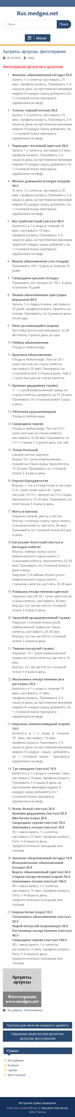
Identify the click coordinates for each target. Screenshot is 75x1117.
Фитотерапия (33, 1010)
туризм (12, 1070)
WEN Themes (37, 1112)
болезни (13, 1065)
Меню (41, 38)
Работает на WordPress (22, 1108)
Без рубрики (15, 1010)
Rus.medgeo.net (37, 13)
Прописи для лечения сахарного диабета (37, 1025)
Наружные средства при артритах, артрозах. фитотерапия (37, 1036)
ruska (30, 58)
